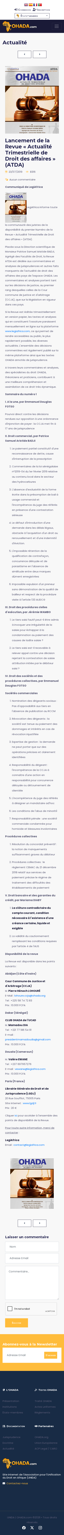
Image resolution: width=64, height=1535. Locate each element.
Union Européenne (46, 1443)
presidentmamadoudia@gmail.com (28, 1039)
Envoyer (16, 1323)
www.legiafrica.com (17, 331)
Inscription (43, 10)
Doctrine (8, 1443)
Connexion (24, 10)
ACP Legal (41, 1448)
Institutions (10, 1407)
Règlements (42, 1412)
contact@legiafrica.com (29, 1145)
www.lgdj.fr (29, 1103)
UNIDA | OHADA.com (19, 1517)
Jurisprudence (11, 1437)
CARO (53, 1448)
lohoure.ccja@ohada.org (29, 995)
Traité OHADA (43, 1401)
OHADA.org (41, 1437)
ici (16, 1115)
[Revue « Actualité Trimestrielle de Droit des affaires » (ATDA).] (16, 207)
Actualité (8, 1448)
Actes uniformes (45, 1407)
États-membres (13, 1412)
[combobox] (32, 15)
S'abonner (51, 1355)
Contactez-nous (17, 1483)
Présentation (11, 1401)
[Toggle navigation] (56, 26)
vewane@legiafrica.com (30, 1069)
